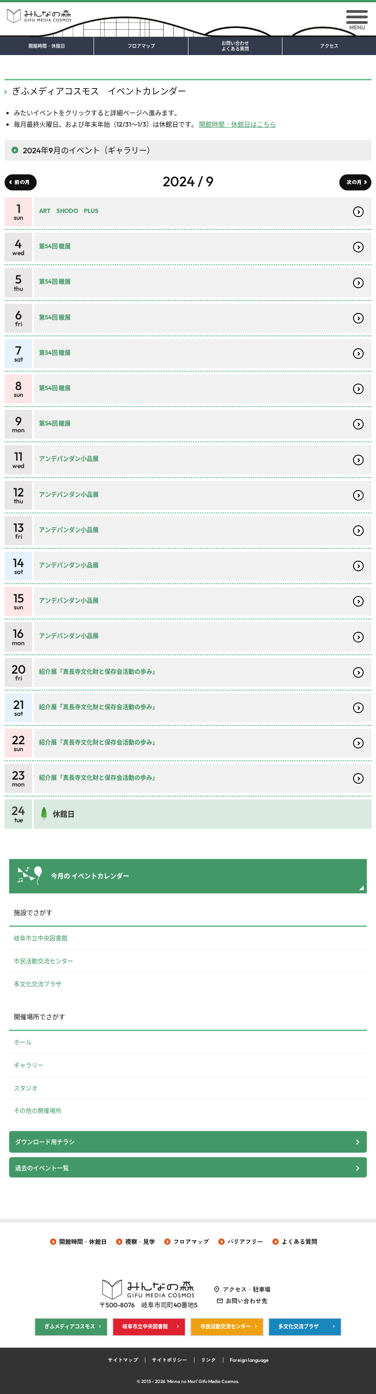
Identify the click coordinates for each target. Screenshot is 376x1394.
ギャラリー (29, 1065)
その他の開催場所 (37, 1110)
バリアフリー (245, 1241)
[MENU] (357, 16)
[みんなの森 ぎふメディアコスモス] (188, 12)
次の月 (354, 182)
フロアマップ (141, 46)
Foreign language (249, 1360)
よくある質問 (299, 1241)
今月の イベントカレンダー (90, 876)
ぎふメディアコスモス (69, 1326)
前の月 (22, 182)
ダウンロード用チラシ (45, 1141)
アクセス (329, 46)
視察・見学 (140, 1241)
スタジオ (26, 1088)
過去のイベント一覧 (42, 1167)
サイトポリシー (169, 1360)
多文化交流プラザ (37, 983)
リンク (208, 1360)
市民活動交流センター (43, 961)
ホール (23, 1042)
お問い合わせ (235, 46)
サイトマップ (123, 1360)
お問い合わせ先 (246, 1301)
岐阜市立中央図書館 (40, 938)
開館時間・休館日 (46, 46)
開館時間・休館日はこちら (237, 124)
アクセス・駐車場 (247, 1289)
